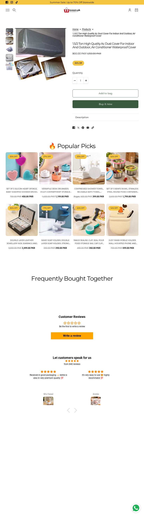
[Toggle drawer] (7, 10)
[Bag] (136, 10)
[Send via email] (88, 128)
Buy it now (105, 104)
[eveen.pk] (72, 10)
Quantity (78, 72)
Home (75, 29)
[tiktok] (17, 2)
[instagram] (12, 2)
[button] (93, 128)
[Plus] (86, 80)
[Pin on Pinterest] (83, 128)
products (86, 29)
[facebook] (7, 2)
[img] (72, 361)
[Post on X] (78, 127)
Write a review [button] (72, 335)
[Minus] (75, 80)
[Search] (14, 10)
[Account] (130, 10)
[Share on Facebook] (74, 128)
